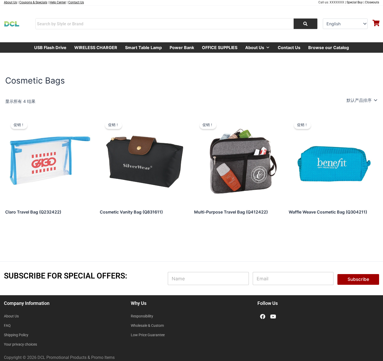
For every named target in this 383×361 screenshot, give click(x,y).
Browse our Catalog (328, 47)
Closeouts (372, 2)
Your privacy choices (20, 344)
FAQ (7, 325)
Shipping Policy (16, 335)
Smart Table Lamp (143, 47)
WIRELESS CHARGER (95, 47)
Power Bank (182, 47)
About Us (254, 47)
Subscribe (358, 279)
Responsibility (142, 316)
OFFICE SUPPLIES (219, 47)
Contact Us (289, 47)
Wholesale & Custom (147, 325)
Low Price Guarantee (148, 335)
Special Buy (355, 2)
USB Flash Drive (50, 47)
